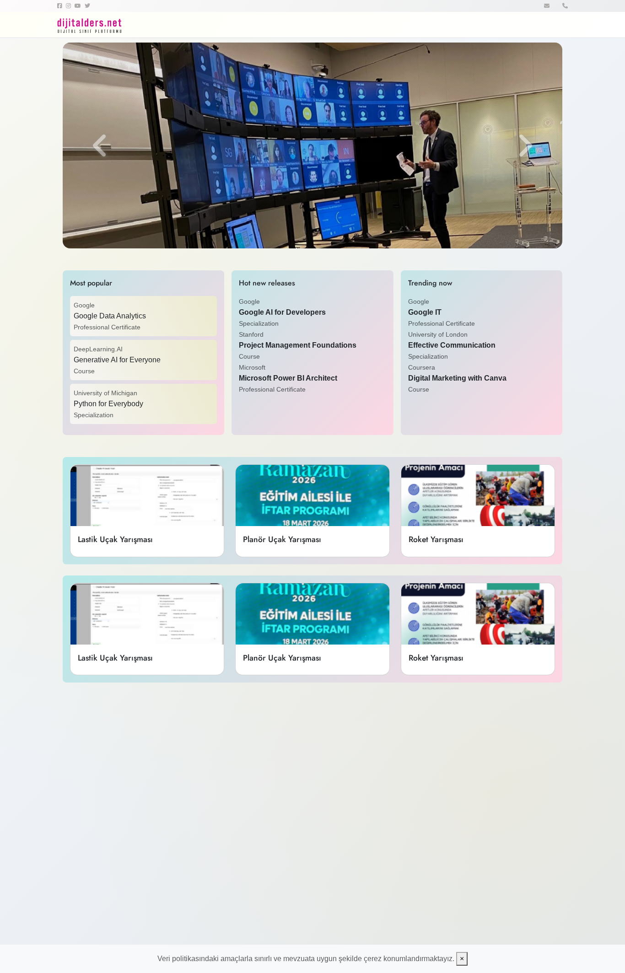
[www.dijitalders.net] (101, 25)
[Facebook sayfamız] (61, 6)
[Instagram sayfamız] (70, 6)
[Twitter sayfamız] (89, 6)
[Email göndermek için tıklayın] (547, 6)
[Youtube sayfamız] (80, 6)
